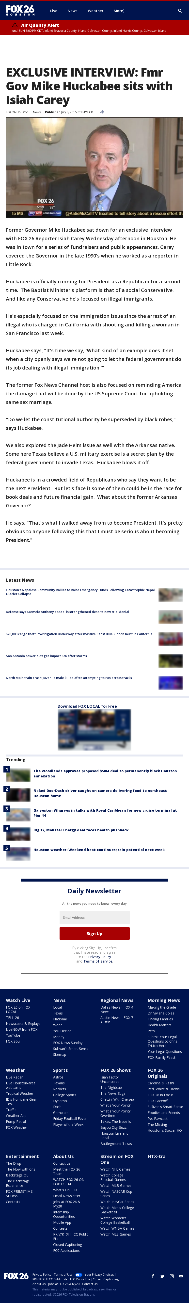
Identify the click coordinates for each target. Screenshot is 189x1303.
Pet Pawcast (158, 1118)
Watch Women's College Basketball (115, 1220)
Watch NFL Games (115, 1169)
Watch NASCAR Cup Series (116, 1193)
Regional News (116, 1000)
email (181, 1276)
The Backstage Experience (18, 1183)
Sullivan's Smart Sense (71, 1048)
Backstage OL (17, 1175)
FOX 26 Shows (115, 1070)
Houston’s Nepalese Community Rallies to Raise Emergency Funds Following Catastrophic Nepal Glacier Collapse (80, 592)
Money (58, 1036)
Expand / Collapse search (180, 11)
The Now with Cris (20, 1169)
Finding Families (160, 1019)
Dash (57, 1106)
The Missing (157, 1124)
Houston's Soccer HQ (165, 1130)
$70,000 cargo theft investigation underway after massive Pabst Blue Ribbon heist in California (79, 634)
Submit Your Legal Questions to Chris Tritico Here (162, 1041)
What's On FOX (65, 1190)
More (118, 10)
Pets (151, 1031)
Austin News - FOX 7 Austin (116, 1019)
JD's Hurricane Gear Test (21, 1101)
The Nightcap (111, 1087)
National (60, 1019)
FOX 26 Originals (157, 1073)
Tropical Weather (19, 1093)
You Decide (62, 1031)
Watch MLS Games (115, 1234)
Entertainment (22, 1156)
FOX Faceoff (157, 1100)
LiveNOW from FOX (21, 1029)
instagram (172, 1276)
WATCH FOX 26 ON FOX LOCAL (68, 1181)
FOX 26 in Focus (160, 1095)
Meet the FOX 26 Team (66, 1171)
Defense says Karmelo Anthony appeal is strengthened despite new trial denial (67, 612)
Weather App (16, 1115)
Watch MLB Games (115, 1185)
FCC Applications (66, 1250)
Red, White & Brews (164, 1089)
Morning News (164, 1000)
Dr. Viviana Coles (161, 1013)
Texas (58, 1013)
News (37, 112)
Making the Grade (162, 1007)
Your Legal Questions (165, 1051)
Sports (60, 1070)
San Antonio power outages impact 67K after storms (46, 656)
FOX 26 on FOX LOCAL (18, 1009)
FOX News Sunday (67, 1042)
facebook (153, 1276)
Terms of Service (97, 961)
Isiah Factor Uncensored (110, 1079)
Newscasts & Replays (23, 1023)
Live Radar (14, 1077)
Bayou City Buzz (113, 1127)
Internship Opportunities (64, 1214)
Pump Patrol (16, 1121)
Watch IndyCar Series (117, 1201)
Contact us (61, 1163)
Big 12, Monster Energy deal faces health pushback (80, 830)
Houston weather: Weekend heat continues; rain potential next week (99, 849)
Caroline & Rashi (161, 1083)
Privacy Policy (99, 956)
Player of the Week (68, 1124)
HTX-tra (157, 1156)
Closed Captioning (67, 1244)
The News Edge (113, 1093)
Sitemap (59, 1054)
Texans (59, 1083)
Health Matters (160, 1025)
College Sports (64, 1095)
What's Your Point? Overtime (115, 1113)
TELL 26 (12, 1017)
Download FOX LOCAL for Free (87, 706)
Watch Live (18, 1000)
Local (57, 1007)
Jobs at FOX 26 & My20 (66, 1203)
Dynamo (60, 1100)
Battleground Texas (116, 1143)
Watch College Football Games (113, 1177)
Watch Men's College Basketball (117, 1209)
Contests (13, 1201)
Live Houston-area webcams (20, 1085)
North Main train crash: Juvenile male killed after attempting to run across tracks (69, 678)
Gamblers (60, 1112)
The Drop (13, 1163)
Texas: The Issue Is (115, 1121)
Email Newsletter (66, 1195)
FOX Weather (16, 1127)
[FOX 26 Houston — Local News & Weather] (22, 10)
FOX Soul (13, 1041)
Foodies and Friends (164, 1112)
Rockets (59, 1089)
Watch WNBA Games (117, 1228)
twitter (162, 1276)
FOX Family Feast (161, 1057)
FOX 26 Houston (17, 112)
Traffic (11, 1109)
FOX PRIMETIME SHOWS (19, 1193)
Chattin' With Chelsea (117, 1099)
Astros (58, 1077)
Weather (15, 1070)
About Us (63, 1156)
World (58, 1025)
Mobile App (62, 1222)
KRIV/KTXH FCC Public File (70, 1236)
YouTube (13, 1035)
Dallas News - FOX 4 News (116, 1009)
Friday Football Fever (70, 1118)
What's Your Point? (115, 1105)
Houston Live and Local (114, 1135)
